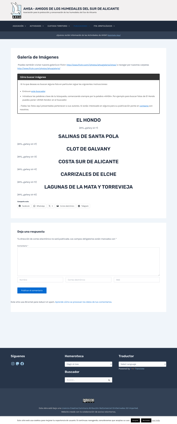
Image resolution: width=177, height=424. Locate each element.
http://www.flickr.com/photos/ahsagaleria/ (38, 68)
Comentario (22, 246)
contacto (144, 105)
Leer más (156, 420)
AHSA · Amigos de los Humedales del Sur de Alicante (71, 9)
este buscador (38, 91)
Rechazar (146, 420)
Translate (139, 368)
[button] (24, 26)
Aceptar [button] (135, 420)
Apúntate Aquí (114, 35)
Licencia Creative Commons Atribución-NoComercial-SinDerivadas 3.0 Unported (100, 408)
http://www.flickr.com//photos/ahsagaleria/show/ (91, 64)
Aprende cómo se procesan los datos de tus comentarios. (83, 302)
